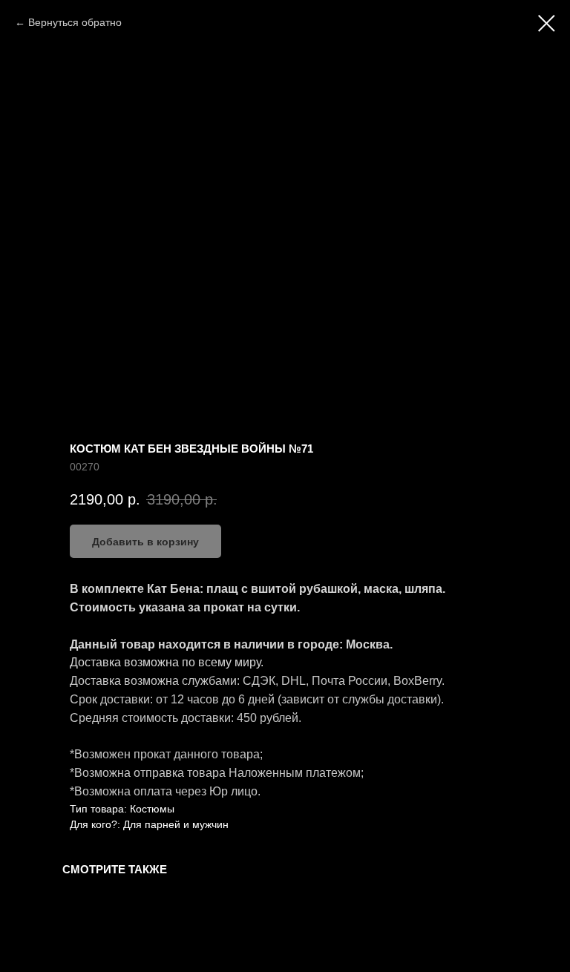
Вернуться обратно (75, 22)
